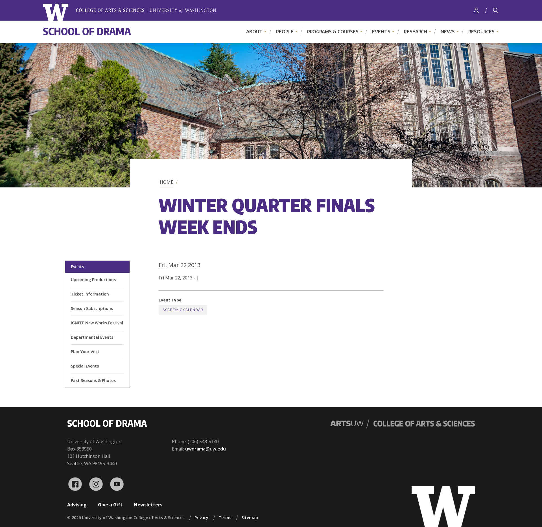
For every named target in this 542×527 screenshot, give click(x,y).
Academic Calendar (183, 310)
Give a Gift (110, 505)
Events (381, 31)
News (448, 31)
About (254, 31)
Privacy (201, 517)
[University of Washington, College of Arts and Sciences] (129, 12)
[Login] (476, 10)
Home (166, 182)
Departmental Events (92, 337)
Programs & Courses (333, 31)
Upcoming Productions (93, 279)
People (285, 31)
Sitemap (249, 517)
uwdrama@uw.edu (205, 449)
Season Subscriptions (92, 308)
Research (415, 31)
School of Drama (87, 31)
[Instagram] (96, 484)
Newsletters (148, 505)
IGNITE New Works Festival (97, 322)
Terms (224, 517)
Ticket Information (90, 294)
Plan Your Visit (85, 351)
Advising (77, 505)
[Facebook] (75, 484)
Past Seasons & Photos (93, 380)
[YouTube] (117, 484)
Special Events (85, 366)
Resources (481, 31)
